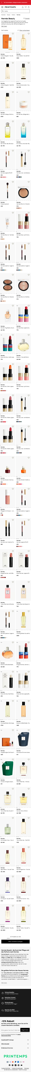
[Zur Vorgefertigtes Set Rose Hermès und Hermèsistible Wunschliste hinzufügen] (12, 730)
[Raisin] (17, 270)
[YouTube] (21, 1065)
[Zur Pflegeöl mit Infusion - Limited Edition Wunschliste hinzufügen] (12, 489)
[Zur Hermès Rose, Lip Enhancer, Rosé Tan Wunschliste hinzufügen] (28, 213)
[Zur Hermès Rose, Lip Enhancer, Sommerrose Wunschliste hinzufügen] (28, 364)
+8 (6, 270)
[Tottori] (5, 301)
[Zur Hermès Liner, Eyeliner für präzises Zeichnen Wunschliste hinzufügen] (12, 520)
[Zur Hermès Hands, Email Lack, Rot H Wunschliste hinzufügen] (12, 458)
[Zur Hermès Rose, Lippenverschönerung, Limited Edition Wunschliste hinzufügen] (28, 306)
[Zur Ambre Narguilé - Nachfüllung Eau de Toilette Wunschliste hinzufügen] (12, 63)
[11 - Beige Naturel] (2, 421)
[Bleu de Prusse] (3, 270)
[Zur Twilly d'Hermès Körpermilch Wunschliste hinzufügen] (28, 582)
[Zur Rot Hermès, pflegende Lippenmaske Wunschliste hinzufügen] (28, 92)
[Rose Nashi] (1, 515)
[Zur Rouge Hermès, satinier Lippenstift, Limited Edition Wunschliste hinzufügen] (28, 642)
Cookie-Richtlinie (5, 1068)
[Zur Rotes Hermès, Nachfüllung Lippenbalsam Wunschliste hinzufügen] (12, 672)
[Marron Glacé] (1, 270)
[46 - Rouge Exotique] (3, 421)
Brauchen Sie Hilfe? (10, 1009)
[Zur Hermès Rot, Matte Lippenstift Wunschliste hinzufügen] (12, 395)
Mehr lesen (4, 26)
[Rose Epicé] (5, 177)
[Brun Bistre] (17, 177)
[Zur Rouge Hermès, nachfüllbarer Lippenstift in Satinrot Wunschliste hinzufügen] (12, 551)
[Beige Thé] (2, 177)
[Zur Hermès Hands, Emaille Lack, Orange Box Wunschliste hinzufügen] (28, 458)
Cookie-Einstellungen (17, 1068)
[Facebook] (10, 1065)
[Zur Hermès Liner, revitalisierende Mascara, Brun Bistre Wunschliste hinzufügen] (28, 151)
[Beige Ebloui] (1, 577)
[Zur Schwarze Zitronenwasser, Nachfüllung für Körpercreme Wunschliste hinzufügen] (28, 730)
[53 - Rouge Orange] (5, 421)
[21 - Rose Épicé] (5, 390)
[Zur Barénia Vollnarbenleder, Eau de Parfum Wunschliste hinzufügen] (12, 642)
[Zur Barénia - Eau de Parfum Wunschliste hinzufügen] (28, 335)
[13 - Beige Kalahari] (2, 390)
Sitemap (26, 1068)
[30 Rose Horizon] (2, 484)
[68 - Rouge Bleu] (1, 452)
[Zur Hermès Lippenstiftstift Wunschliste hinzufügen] (12, 151)
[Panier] (29, 7)
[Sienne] (3, 239)
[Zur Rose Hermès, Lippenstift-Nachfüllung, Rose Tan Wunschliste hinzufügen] (28, 551)
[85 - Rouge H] (5, 577)
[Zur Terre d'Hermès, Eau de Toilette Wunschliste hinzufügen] (12, 789)
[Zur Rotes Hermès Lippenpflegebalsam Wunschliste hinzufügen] (28, 672)
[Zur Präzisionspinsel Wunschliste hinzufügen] (12, 182)
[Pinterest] (19, 1065)
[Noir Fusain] (19, 177)
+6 (6, 177)
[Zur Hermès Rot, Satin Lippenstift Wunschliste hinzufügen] (12, 364)
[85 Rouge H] (1, 484)
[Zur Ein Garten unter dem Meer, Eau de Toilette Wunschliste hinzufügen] (28, 121)
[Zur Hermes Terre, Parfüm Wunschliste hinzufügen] (28, 789)
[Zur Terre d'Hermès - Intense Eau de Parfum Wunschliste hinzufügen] (28, 759)
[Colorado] (18, 208)
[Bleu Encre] (18, 177)
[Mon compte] (23, 7)
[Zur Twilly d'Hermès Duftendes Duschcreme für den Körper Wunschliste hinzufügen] (12, 582)
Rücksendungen (9, 1002)
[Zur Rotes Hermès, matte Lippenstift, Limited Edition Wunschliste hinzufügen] (12, 335)
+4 (6, 421)
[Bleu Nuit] (2, 270)
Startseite (3, 14)
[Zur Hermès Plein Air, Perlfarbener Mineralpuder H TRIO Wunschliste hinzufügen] (28, 275)
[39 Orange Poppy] (5, 484)
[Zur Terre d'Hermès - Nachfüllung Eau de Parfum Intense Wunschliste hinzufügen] (28, 818)
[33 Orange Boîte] (3, 484)
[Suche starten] (3, 11)
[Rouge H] (17, 546)
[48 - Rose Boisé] (1, 421)
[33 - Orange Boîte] (1, 390)
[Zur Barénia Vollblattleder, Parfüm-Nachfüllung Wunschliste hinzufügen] (28, 701)
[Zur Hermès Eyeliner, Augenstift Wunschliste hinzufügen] (12, 244)
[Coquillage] (1, 239)
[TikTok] (16, 1065)
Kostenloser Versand (10, 997)
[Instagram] (13, 1065)
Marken (13, 14)
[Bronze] (5, 270)
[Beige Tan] (1, 177)
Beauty (8, 14)
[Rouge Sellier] (17, 515)
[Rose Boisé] (3, 177)
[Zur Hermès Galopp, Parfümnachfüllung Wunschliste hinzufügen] (12, 92)
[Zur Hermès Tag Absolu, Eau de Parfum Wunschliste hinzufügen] (12, 306)
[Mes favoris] (26, 7)
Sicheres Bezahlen (9, 992)
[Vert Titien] (17, 452)
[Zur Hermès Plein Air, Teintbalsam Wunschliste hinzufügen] (12, 213)
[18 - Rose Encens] (3, 390)
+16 (6, 484)
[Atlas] (17, 208)
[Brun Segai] (2, 515)
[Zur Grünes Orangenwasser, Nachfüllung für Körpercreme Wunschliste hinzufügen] (12, 759)
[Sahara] (19, 208)
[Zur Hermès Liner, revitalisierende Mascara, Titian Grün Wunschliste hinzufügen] (28, 427)
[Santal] (2, 239)
